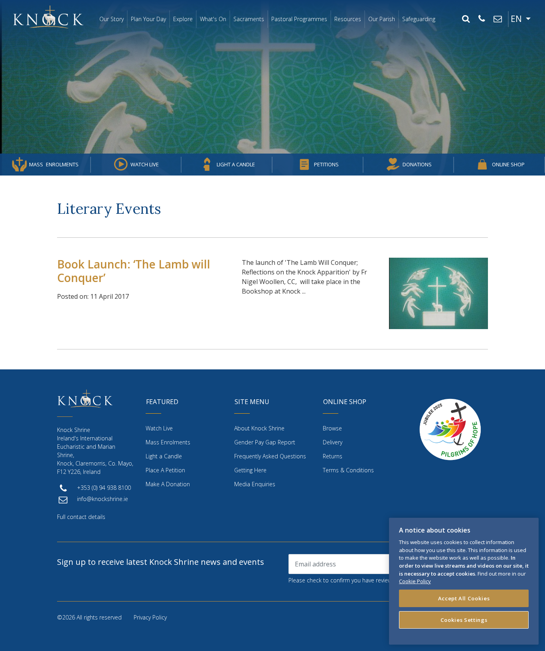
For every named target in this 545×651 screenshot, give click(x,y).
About (259, 428)
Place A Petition (165, 470)
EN (517, 18)
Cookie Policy (415, 581)
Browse (332, 428)
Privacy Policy (150, 617)
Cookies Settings (464, 619)
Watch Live (144, 164)
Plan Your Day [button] (148, 19)
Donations (417, 164)
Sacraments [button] (248, 19)
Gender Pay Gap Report (264, 442)
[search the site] (466, 19)
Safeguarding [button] (418, 19)
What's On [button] (213, 19)
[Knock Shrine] (48, 16)
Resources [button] (347, 19)
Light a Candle (236, 164)
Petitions (326, 164)
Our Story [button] (111, 19)
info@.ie (102, 499)
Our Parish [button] (381, 19)
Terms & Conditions (348, 470)
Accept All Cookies (464, 598)
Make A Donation (168, 484)
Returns (332, 456)
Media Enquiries (254, 484)
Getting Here (250, 470)
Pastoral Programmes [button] (299, 19)
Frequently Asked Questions (270, 456)
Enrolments (54, 164)
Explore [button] (183, 19)
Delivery (332, 442)
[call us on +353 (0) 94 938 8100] (482, 19)
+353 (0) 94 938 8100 (104, 487)
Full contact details (81, 517)
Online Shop (508, 164)
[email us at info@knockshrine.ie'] (498, 19)
